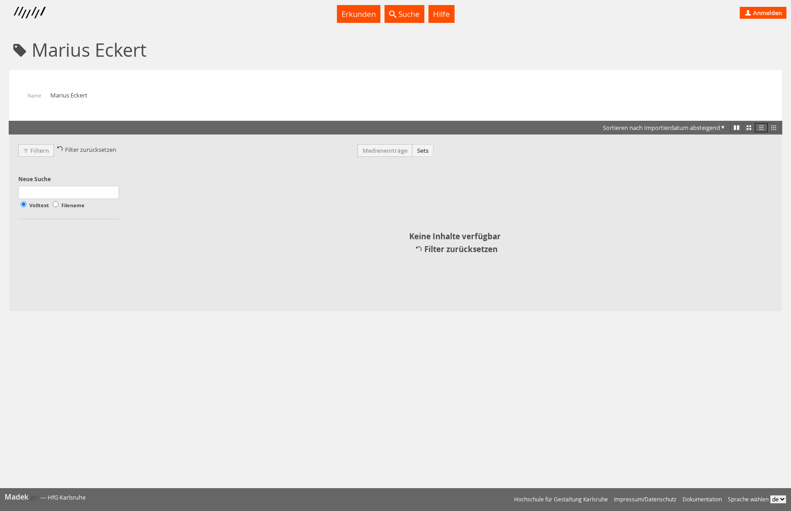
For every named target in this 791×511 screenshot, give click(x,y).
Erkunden (358, 14)
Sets (422, 150)
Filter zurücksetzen (90, 149)
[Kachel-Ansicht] (736, 127)
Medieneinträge (385, 150)
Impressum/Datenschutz (645, 499)
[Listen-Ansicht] (761, 127)
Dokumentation (702, 499)
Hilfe (441, 14)
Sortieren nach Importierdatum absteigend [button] (661, 128)
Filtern (39, 150)
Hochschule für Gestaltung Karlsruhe (561, 499)
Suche (408, 14)
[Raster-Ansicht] (748, 127)
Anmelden (767, 13)
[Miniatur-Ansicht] (773, 127)
